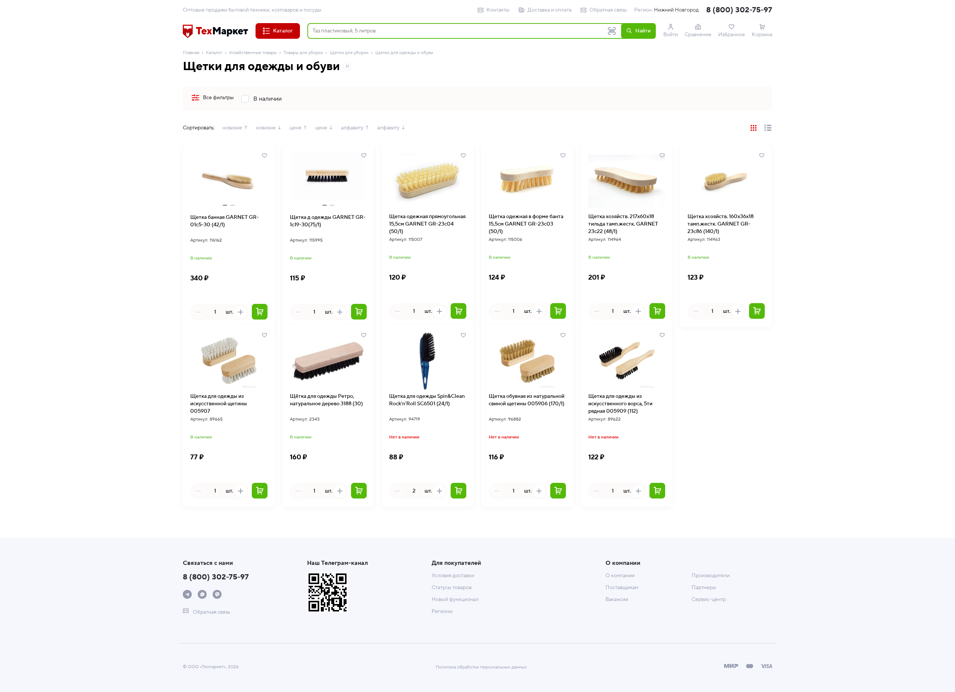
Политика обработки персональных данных (481, 667)
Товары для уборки (303, 53)
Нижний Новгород (676, 10)
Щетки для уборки (349, 53)
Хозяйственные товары (253, 53)
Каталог (214, 53)
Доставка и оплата (549, 10)
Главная (191, 53)
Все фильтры (218, 97)
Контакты (498, 10)
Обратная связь (608, 10)
